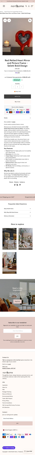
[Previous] (5, 20)
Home (1, 11)
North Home (14, 451)
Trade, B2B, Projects (7, 398)
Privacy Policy (5, 400)
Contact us (22, 182)
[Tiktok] (9, 444)
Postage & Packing (6, 391)
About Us (4, 387)
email (9, 364)
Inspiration (5, 385)
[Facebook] (3, 444)
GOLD (13, 122)
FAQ (3, 389)
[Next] (9, 20)
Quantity (17, 83)
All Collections (6, 407)
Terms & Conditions (7, 402)
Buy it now (17, 101)
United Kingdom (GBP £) (11, 430)
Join (17, 336)
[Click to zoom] (30, 20)
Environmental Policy (7, 396)
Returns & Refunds (7, 394)
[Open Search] (26, 6)
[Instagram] (5, 444)
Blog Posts (17, 301)
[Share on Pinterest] (20, 185)
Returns (11, 182)
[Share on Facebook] (15, 185)
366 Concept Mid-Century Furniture (11, 405)
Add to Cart (17, 96)
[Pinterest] (7, 444)
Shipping (16, 182)
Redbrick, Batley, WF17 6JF (8, 368)
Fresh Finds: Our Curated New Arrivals (13, 11)
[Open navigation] (3, 6)
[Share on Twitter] (17, 185)
